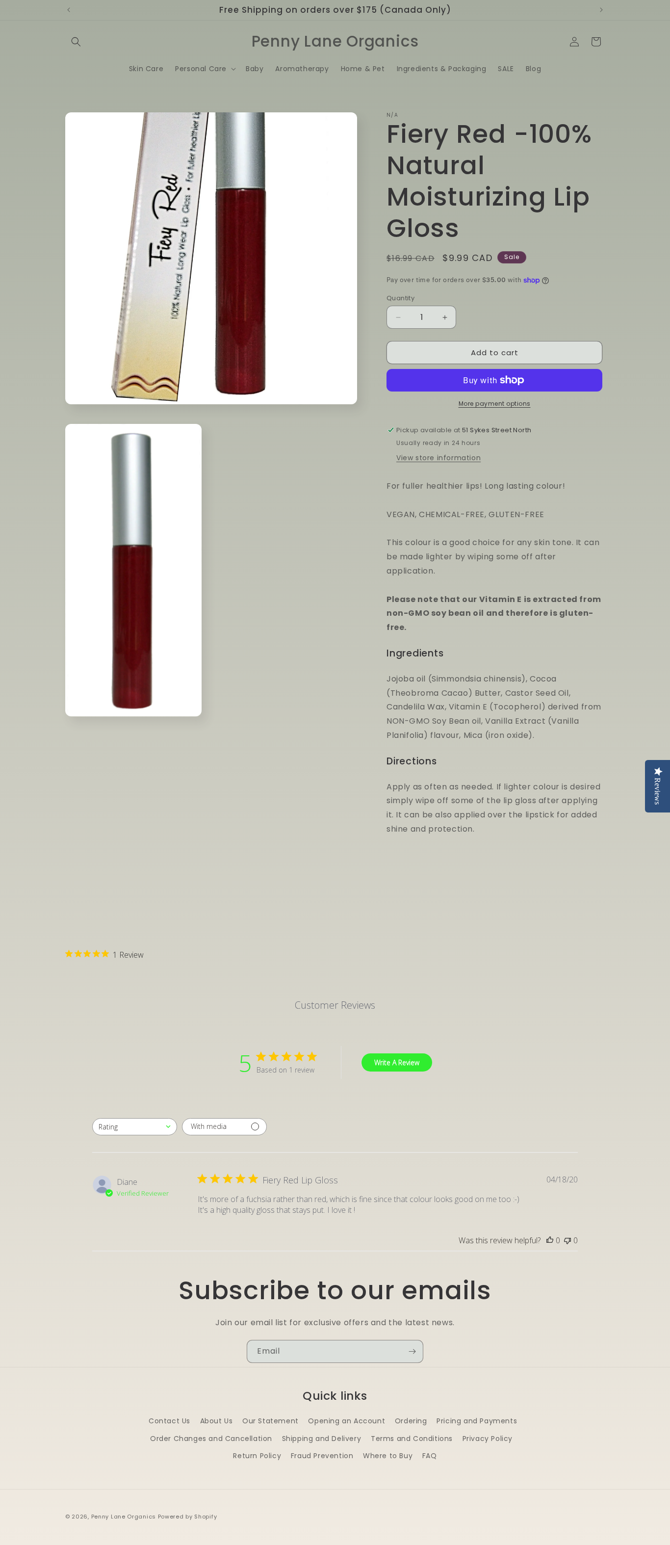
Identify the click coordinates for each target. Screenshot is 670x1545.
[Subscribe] (412, 1351)
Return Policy (257, 1456)
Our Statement (270, 1421)
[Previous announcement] (68, 9)
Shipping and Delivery (321, 1438)
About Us (216, 1421)
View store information (438, 458)
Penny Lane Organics (123, 1516)
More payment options (495, 403)
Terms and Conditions (412, 1438)
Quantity (400, 298)
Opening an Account (346, 1421)
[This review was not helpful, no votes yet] (567, 1240)
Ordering (411, 1421)
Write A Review (396, 1062)
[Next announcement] (601, 9)
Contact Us (169, 1421)
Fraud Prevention (322, 1456)
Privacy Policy (488, 1438)
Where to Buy (387, 1456)
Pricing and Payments (477, 1421)
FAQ (429, 1456)
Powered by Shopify (187, 1516)
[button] (76, 41)
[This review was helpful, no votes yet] (549, 1240)
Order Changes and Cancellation (211, 1438)
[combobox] (134, 1126)
